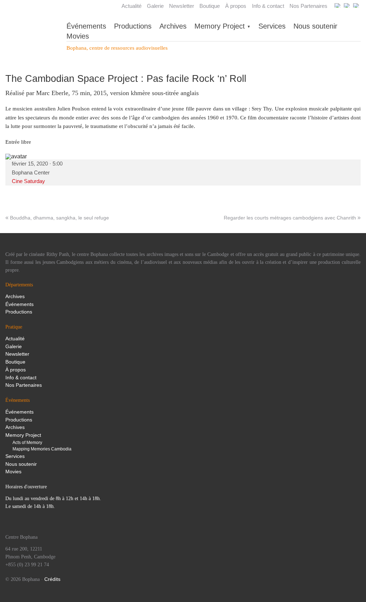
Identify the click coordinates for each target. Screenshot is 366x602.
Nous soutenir (315, 26)
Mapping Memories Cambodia (42, 449)
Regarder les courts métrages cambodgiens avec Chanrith (290, 218)
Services (272, 26)
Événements (86, 26)
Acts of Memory (27, 442)
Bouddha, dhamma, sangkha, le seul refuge (59, 218)
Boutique (209, 6)
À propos (235, 6)
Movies (77, 36)
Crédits (52, 579)
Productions (133, 26)
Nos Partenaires (308, 6)
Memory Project (219, 26)
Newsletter (181, 6)
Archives (173, 26)
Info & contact (268, 6)
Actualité (132, 6)
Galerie (155, 6)
